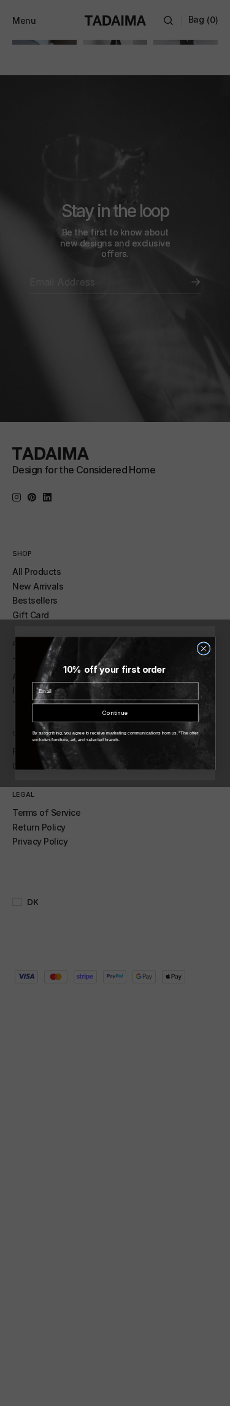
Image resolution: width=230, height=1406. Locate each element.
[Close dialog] (203, 648)
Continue (115, 712)
